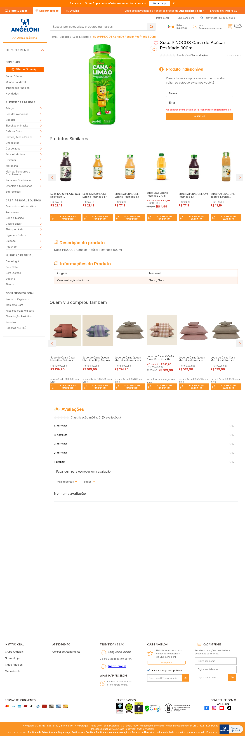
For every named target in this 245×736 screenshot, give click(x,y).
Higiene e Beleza (16, 235)
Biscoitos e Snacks (17, 125)
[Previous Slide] (52, 177)
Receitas (11, 322)
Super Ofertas (14, 76)
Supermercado (49, 10)
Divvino (74, 10)
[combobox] (103, 27)
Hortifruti (11, 160)
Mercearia (12, 165)
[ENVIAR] (199, 116)
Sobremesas (13, 191)
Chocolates (12, 142)
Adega (10, 108)
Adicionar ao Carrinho (68, 217)
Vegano (10, 278)
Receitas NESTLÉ (16, 327)
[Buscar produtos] (151, 26)
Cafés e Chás (14, 131)
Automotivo (12, 212)
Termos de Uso (140, 732)
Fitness (10, 284)
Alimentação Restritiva (19, 316)
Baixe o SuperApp (181, 26)
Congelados (13, 148)
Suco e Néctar (80, 36)
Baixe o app (159, 3)
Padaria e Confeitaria (18, 180)
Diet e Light (12, 261)
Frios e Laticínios (15, 154)
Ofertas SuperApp (27, 69)
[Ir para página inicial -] (25, 25)
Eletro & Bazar (18, 10)
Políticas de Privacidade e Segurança (49, 732)
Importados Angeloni (18, 87)
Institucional (117, 666)
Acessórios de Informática (21, 206)
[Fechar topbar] (173, 3)
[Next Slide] (239, 177)
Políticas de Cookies (83, 732)
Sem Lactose (13, 272)
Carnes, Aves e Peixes (19, 137)
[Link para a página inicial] (53, 36)
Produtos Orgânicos (17, 299)
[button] (224, 10)
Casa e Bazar (14, 223)
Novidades (12, 93)
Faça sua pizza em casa (20, 310)
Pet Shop (11, 246)
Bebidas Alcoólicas (17, 114)
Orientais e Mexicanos (19, 185)
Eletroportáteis (14, 229)
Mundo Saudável (16, 82)
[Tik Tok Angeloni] (229, 708)
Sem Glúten (12, 267)
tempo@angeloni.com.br (179, 725)
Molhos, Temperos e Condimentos (18, 173)
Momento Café (14, 304)
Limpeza (11, 240)
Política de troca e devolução (112, 732)
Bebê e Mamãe (15, 217)
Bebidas (10, 119)
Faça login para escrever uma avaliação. (83, 471)
